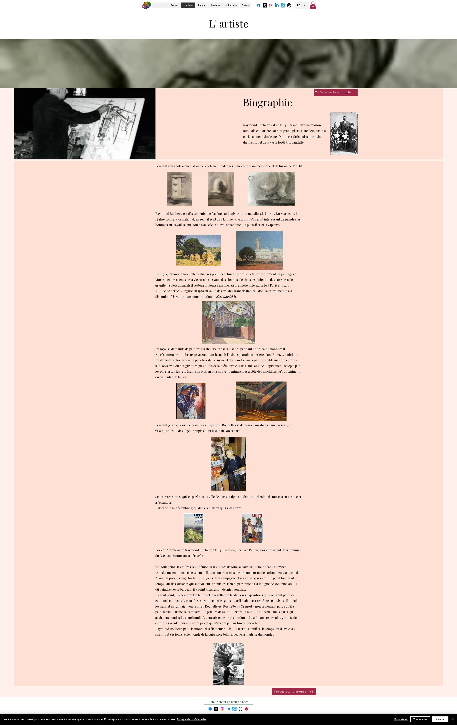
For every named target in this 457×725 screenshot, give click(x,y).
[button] (313, 5)
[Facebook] (259, 5)
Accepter (440, 719)
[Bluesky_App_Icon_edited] (283, 5)
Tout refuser (420, 719)
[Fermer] (453, 719)
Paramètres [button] (401, 719)
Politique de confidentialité (191, 719)
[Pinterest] (246, 709)
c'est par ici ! (225, 296)
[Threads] (289, 5)
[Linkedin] (277, 5)
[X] (265, 5)
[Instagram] (271, 5)
